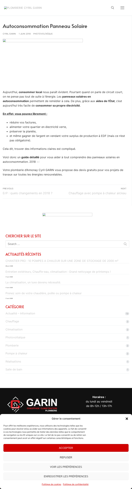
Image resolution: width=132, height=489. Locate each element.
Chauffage (12, 321)
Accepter (66, 447)
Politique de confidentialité (76, 484)
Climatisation (14, 329)
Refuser (66, 457)
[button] (127, 418)
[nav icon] (122, 7)
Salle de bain (14, 369)
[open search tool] (112, 7)
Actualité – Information (20, 313)
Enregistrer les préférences (66, 476)
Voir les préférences (66, 466)
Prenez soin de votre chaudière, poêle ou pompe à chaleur (44, 293)
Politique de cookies (51, 484)
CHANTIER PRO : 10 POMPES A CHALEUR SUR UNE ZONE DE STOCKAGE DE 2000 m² (62, 261)
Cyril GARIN (9, 34)
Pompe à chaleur (16, 353)
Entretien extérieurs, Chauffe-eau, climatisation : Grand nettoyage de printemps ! (58, 271)
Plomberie (12, 345)
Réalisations (13, 361)
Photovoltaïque (43, 34)
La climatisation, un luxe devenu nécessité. (33, 282)
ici (38, 161)
